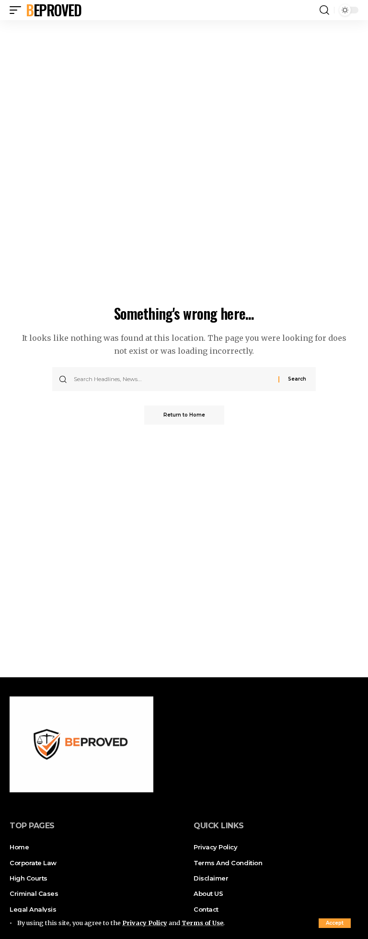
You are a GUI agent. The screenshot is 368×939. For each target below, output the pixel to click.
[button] (335, 923)
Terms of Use (202, 923)
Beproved (53, 10)
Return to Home (184, 415)
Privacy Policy (144, 923)
